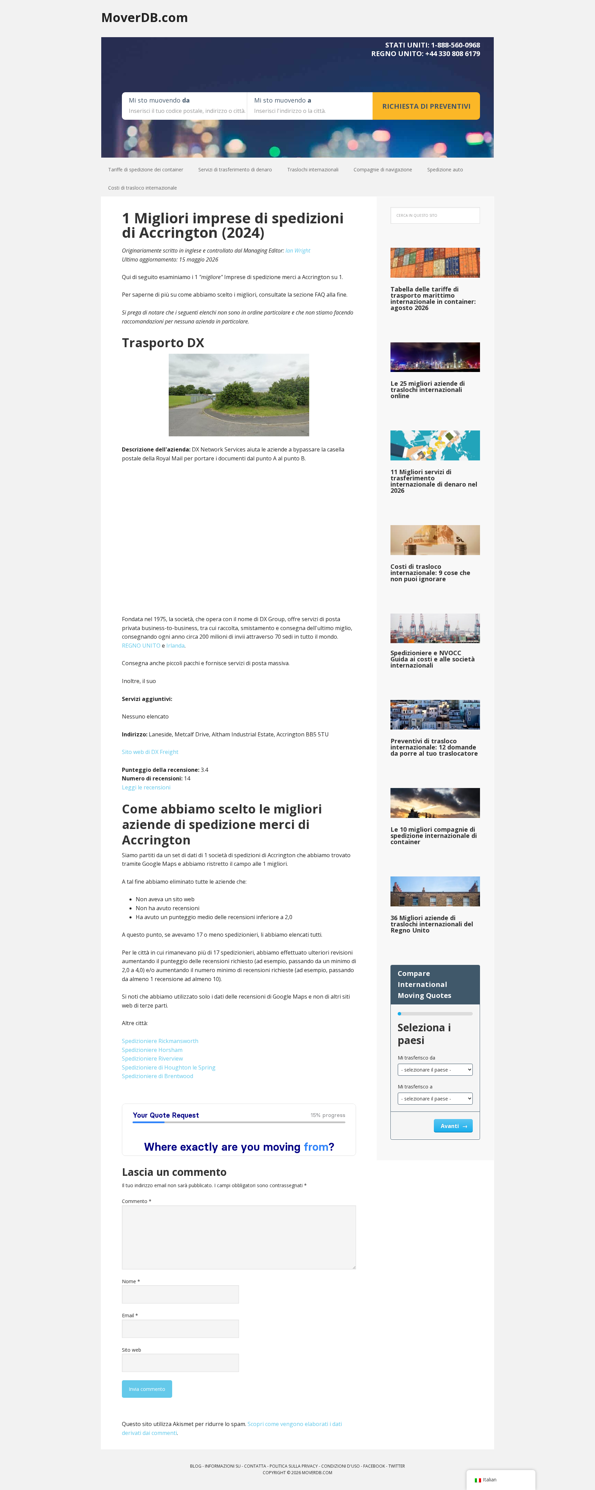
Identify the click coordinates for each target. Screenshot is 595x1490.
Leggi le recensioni (146, 787)
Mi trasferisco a (415, 1086)
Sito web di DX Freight (150, 752)
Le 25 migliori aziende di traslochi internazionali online (427, 389)
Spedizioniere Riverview (152, 1058)
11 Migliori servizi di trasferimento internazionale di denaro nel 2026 (433, 481)
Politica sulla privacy (294, 1466)
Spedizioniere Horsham (152, 1050)
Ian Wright (297, 250)
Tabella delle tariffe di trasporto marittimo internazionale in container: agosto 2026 (433, 298)
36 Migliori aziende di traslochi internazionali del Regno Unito (431, 924)
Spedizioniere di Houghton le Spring (169, 1067)
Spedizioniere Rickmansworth (160, 1041)
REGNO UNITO (141, 645)
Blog (195, 1466)
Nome (131, 1281)
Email (130, 1315)
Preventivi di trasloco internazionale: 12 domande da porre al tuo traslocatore (434, 747)
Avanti (450, 1126)
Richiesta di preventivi (426, 106)
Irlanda (175, 645)
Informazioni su (223, 1466)
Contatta (255, 1466)
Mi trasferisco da (416, 1057)
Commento (137, 1201)
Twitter (396, 1466)
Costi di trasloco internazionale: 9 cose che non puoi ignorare (430, 572)
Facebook (374, 1466)
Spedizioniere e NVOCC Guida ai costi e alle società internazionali (432, 659)
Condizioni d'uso (340, 1466)
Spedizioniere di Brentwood (157, 1076)
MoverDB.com (144, 17)
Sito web (131, 1350)
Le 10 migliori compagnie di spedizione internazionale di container (433, 835)
